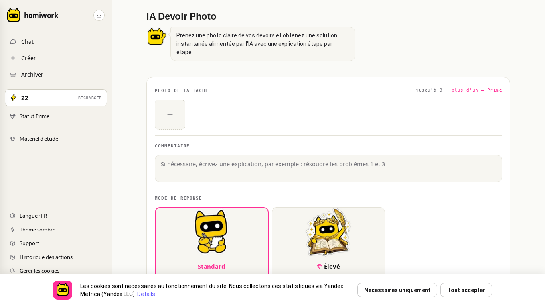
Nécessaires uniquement (397, 290)
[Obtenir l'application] (99, 15)
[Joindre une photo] (170, 115)
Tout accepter (466, 290)
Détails (146, 294)
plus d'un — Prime (477, 90)
